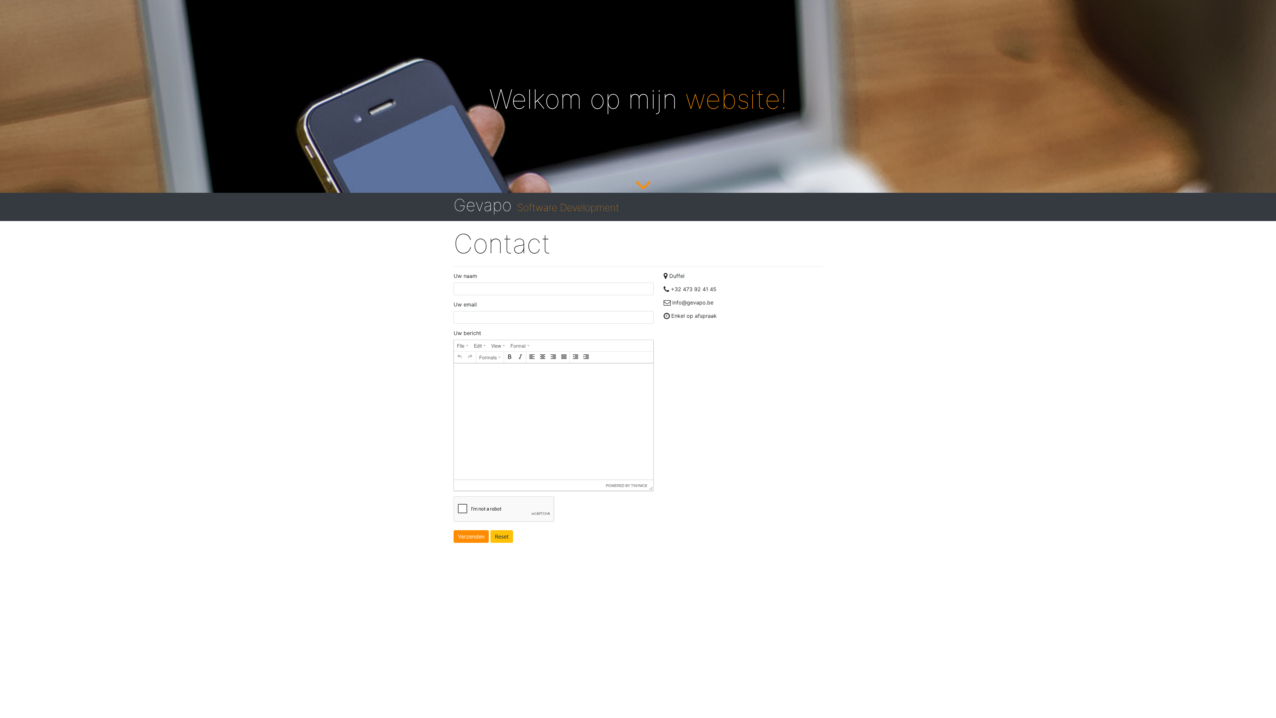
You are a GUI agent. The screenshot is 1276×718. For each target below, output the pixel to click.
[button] (460, 357)
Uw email (465, 304)
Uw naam (465, 276)
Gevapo (536, 205)
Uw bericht (467, 333)
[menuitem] (463, 346)
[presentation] (463, 345)
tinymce (639, 485)
